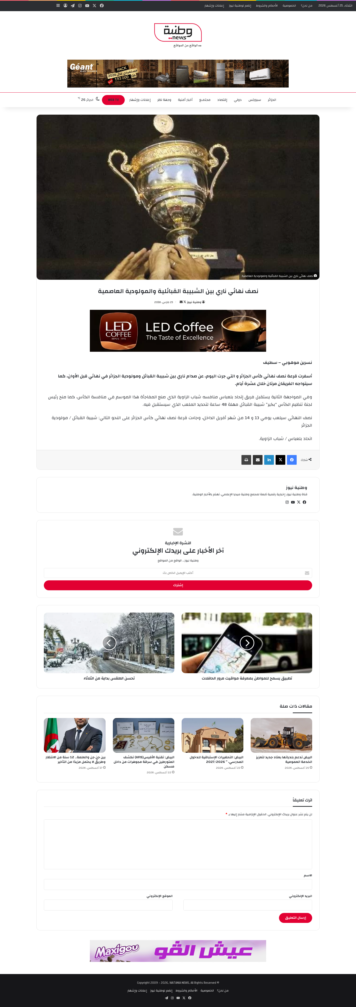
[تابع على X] (184, 302)
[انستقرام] (287, 502)
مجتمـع (204, 100)
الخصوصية (289, 5)
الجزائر (272, 100)
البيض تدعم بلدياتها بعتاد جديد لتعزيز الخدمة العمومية (284, 759)
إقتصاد (222, 100)
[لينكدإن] (269, 460)
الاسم (308, 875)
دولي (238, 100)
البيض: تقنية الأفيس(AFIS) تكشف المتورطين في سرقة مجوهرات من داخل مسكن (144, 762)
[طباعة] (246, 460)
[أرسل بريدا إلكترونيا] (181, 302)
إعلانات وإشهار (214, 5)
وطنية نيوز (194, 302)
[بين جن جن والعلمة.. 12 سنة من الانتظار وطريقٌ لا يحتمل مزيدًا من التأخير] (75, 735)
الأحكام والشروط (267, 5)
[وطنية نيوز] (177, 35)
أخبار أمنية (185, 100)
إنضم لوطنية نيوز (240, 5)
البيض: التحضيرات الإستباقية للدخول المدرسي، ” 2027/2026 (216, 759)
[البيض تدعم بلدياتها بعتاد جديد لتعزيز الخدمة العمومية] (281, 735)
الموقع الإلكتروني (160, 896)
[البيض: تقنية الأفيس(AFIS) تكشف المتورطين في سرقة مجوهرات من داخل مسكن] (144, 735)
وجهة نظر (164, 100)
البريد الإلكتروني (300, 896)
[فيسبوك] (292, 460)
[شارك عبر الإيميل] (258, 460)
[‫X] (280, 460)
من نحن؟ (306, 5)
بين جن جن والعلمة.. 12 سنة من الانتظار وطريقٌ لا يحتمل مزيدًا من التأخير (76, 759)
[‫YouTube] (293, 502)
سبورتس (254, 100)
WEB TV (113, 100)
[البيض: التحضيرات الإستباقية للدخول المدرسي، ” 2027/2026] (212, 735)
